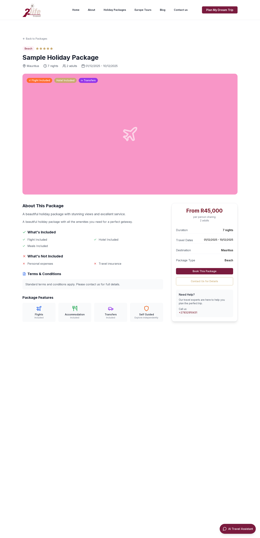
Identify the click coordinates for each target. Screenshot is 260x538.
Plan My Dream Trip (219, 10)
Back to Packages (36, 38)
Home (75, 9)
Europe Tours (143, 9)
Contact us (181, 9)
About (91, 9)
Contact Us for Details (204, 281)
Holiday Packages (115, 9)
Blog (162, 9)
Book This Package (204, 271)
